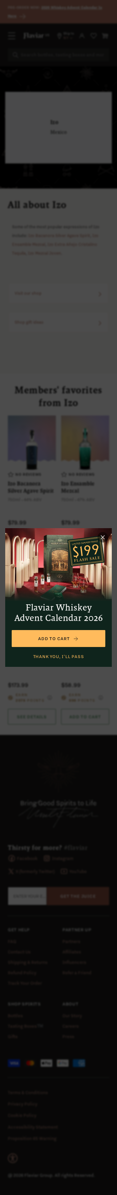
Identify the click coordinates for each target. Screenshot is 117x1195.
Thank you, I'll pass (58, 656)
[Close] (103, 537)
